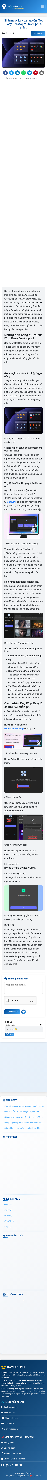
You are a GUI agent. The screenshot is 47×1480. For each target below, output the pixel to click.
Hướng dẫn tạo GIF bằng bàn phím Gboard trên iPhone (24, 1112)
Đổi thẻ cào (9, 1423)
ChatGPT (11, 502)
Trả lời (10, 1034)
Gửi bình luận (12, 1012)
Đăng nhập (9, 1442)
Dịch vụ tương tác (11, 1429)
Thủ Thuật (9, 1221)
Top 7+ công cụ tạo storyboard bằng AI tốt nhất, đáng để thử (24, 1106)
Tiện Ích (8, 1227)
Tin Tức (8, 1210)
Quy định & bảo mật (12, 1453)
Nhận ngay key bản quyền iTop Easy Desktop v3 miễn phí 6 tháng (24, 1123)
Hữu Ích (8, 1204)
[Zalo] (7, 1465)
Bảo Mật (8, 1216)
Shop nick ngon (11, 1418)
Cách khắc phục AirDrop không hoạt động (23, 1128)
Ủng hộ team (9, 1448)
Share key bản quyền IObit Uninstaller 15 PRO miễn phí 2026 (24, 1117)
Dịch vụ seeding (11, 1407)
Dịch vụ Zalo (9, 1413)
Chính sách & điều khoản (14, 1459)
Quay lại (39, 33)
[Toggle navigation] (42, 6)
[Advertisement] (24, 184)
